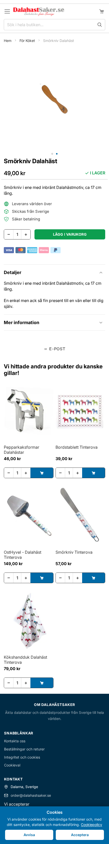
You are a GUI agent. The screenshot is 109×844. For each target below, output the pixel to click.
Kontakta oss (14, 741)
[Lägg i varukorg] (41, 473)
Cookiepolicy (91, 824)
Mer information (21, 322)
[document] (54, 825)
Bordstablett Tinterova (77, 447)
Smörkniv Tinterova (74, 552)
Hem (8, 40)
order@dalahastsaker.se (31, 795)
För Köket (28, 40)
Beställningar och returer (24, 749)
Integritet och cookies (22, 757)
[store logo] (38, 11)
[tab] (54, 272)
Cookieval (12, 765)
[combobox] (54, 24)
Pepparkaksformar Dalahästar (21, 450)
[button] (52, 154)
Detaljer (12, 272)
